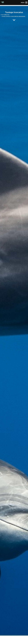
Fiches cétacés (6, 16)
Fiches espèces (14, 16)
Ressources (22, 16)
